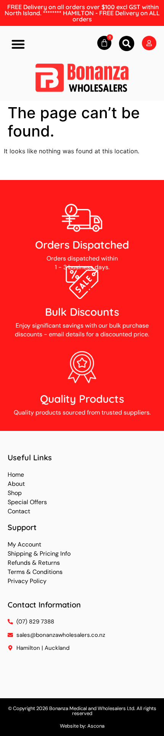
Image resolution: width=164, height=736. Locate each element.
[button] (18, 44)
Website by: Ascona (82, 726)
